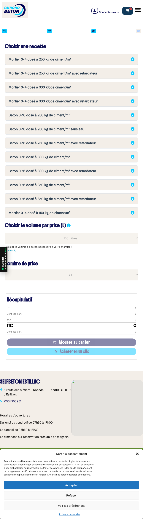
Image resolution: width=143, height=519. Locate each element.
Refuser (71, 495)
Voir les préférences (71, 505)
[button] (137, 454)
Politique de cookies (69, 514)
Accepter (71, 485)
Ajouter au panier (74, 342)
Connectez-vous (109, 12)
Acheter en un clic (74, 351)
